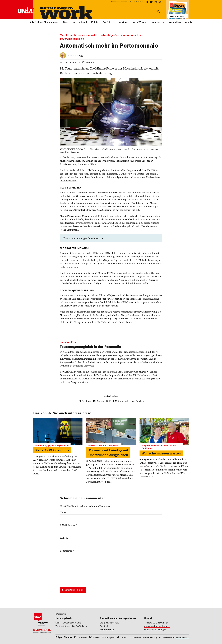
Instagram (110, 637)
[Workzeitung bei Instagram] (155, 1)
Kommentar (67, 551)
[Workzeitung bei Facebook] (146, 1)
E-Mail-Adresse (68, 525)
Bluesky (96, 637)
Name (63, 512)
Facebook (82, 637)
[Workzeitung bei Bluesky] (151, 1)
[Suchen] (158, 11)
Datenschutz (182, 637)
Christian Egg (75, 55)
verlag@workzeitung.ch (155, 629)
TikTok (123, 637)
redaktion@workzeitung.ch (157, 626)
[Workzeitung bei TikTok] (160, 1)
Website (64, 538)
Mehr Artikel (91, 62)
